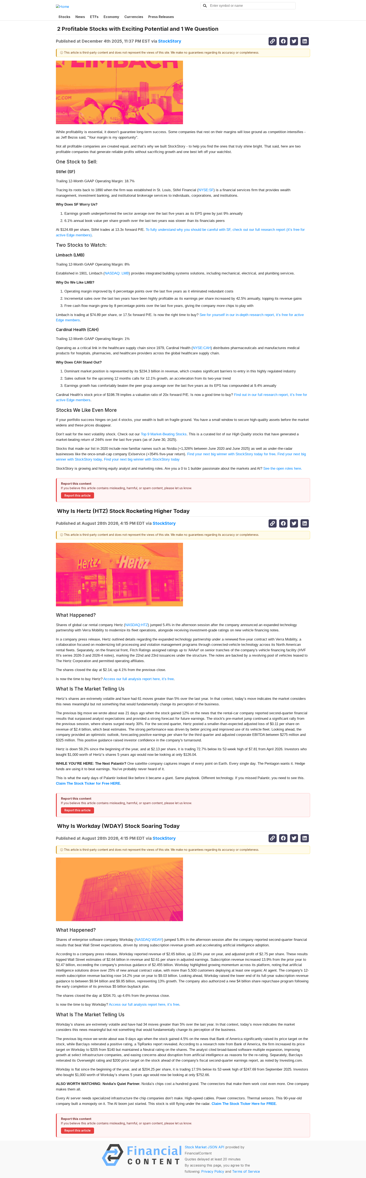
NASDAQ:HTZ (136, 625)
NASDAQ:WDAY (149, 940)
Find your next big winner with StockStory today (142, 459)
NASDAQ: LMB (117, 273)
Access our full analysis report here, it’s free (138, 679)
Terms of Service (246, 1171)
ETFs (94, 17)
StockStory (169, 41)
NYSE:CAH (202, 348)
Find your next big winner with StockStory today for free (231, 454)
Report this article (77, 495)
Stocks (64, 17)
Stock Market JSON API (204, 1147)
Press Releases (161, 17)
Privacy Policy (212, 1171)
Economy (111, 17)
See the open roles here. (282, 468)
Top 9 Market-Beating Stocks (164, 434)
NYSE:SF (206, 190)
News (80, 17)
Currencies (133, 17)
